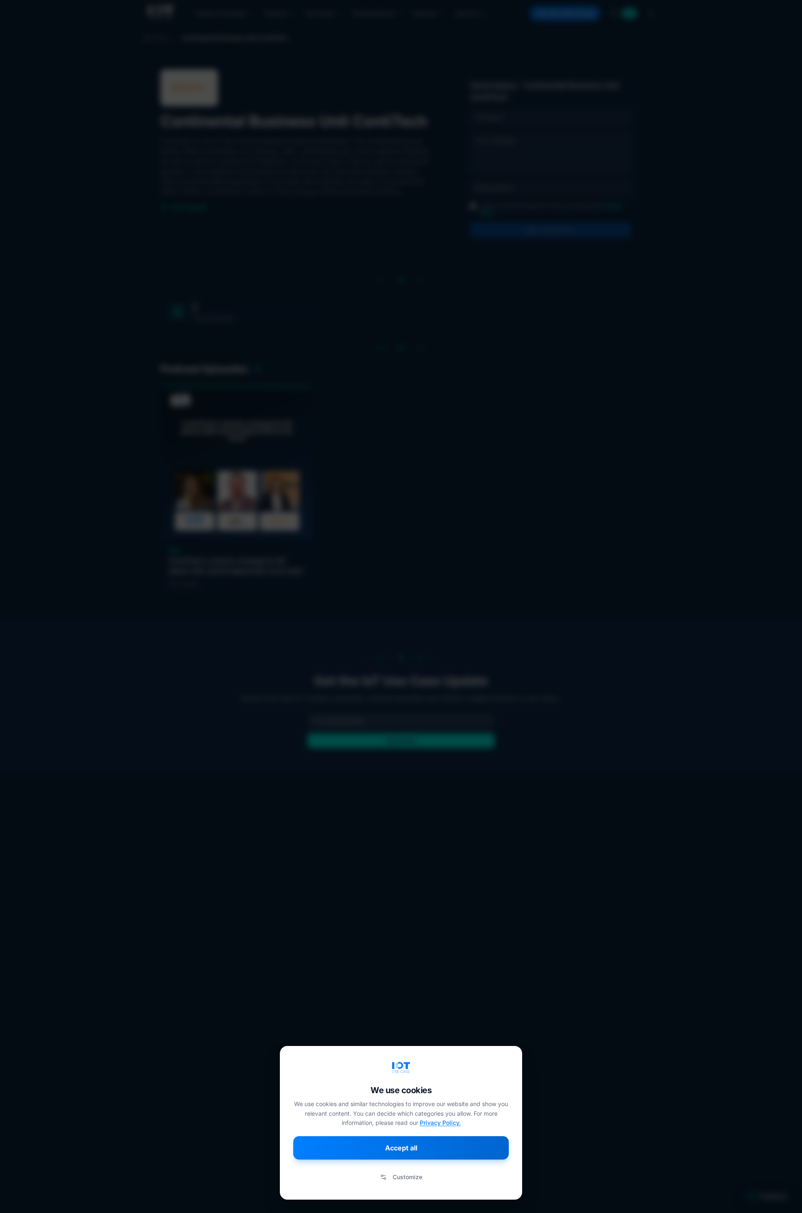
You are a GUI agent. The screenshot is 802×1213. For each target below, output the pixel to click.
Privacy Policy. (440, 1122)
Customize (407, 1176)
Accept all (401, 1148)
